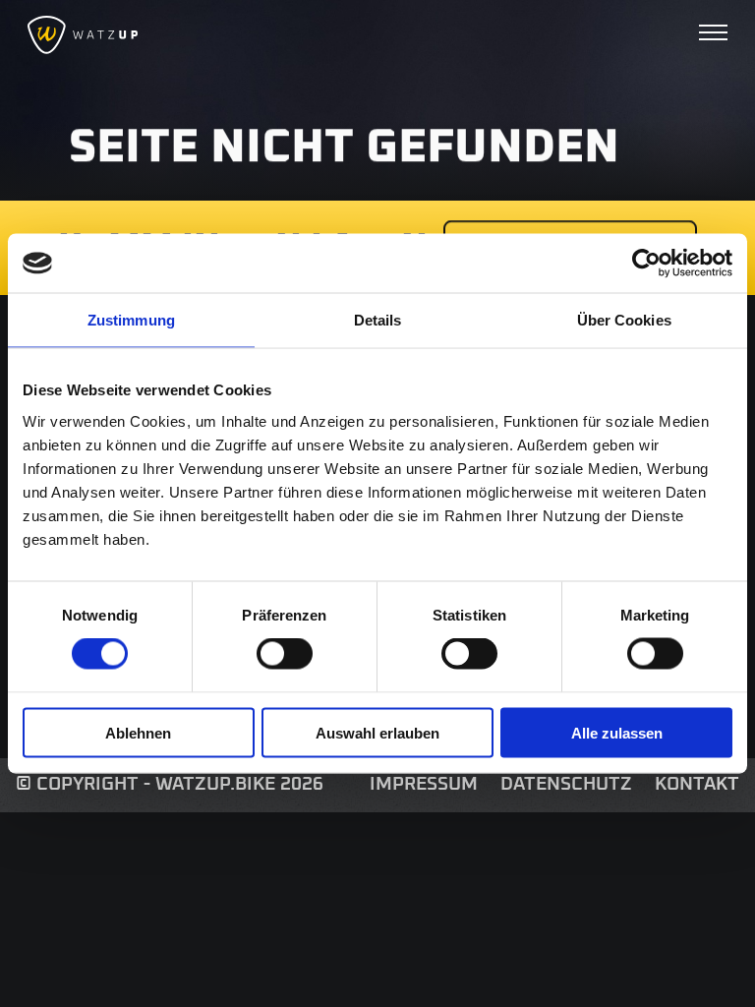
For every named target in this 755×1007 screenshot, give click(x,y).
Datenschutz (566, 784)
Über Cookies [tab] (624, 320)
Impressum (424, 784)
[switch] (285, 654)
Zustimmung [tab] (131, 320)
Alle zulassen (617, 732)
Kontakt (697, 784)
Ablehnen (138, 732)
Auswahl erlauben (377, 732)
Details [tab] (378, 320)
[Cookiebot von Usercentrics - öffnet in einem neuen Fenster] (646, 263)
